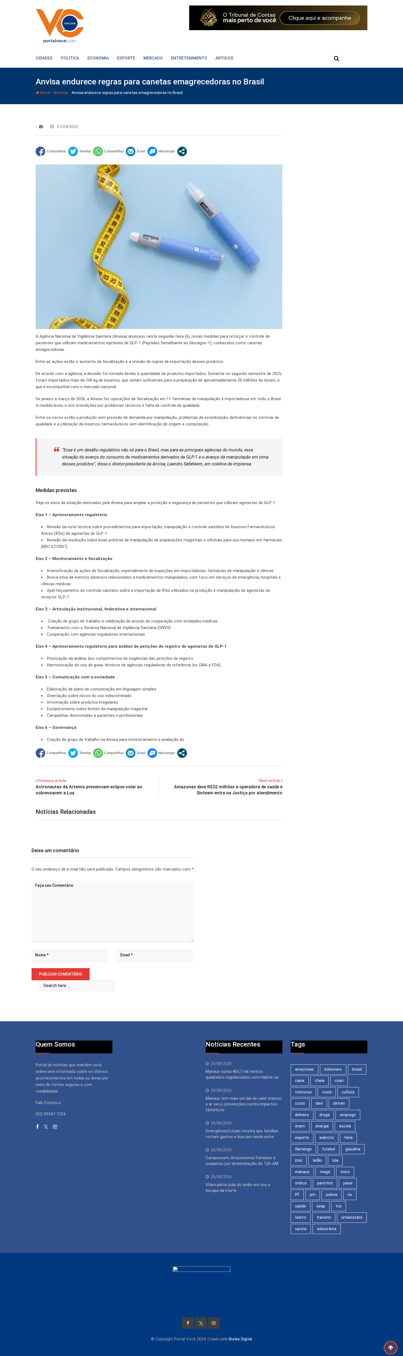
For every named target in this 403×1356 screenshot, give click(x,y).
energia (322, 1126)
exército (326, 1137)
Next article (269, 780)
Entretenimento (189, 58)
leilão (317, 1160)
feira (348, 1137)
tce (339, 1206)
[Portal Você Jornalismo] (41, 126)
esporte (302, 1137)
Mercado (153, 58)
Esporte (126, 58)
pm (313, 1194)
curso (300, 1103)
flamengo (303, 1149)
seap (320, 1206)
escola (345, 1126)
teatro (300, 1217)
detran (339, 1103)
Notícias (61, 92)
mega (325, 1172)
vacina (300, 1229)
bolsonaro (333, 1069)
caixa (299, 1080)
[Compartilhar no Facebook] (51, 151)
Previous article (52, 780)
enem (300, 1126)
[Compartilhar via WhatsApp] (108, 151)
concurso (303, 1092)
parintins (325, 1183)
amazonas (304, 1069)
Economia (98, 58)
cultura (348, 1092)
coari (339, 1080)
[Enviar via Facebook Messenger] (161, 151)
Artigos (224, 58)
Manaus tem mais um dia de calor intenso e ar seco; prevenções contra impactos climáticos (244, 1104)
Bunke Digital (240, 1339)
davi (319, 1103)
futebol (328, 1149)
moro (345, 1172)
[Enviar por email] (135, 151)
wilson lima (326, 1229)
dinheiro (302, 1115)
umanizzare (351, 1217)
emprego (348, 1115)
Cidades (44, 58)
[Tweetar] (79, 151)
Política (70, 58)
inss (298, 1160)
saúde (300, 1206)
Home (44, 92)
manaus (302, 1172)
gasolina (352, 1149)
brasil (357, 1069)
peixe (348, 1183)
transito (324, 1217)
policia (331, 1194)
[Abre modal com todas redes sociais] (182, 151)
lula (335, 1160)
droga (324, 1115)
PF (297, 1194)
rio (350, 1194)
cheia (319, 1080)
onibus (301, 1183)
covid (326, 1092)
